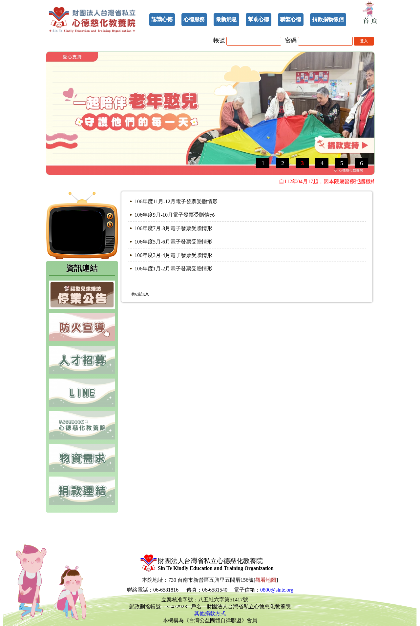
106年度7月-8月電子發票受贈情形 (173, 228)
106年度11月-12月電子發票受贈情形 (176, 201)
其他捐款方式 (210, 613)
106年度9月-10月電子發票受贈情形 (175, 215)
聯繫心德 (290, 19)
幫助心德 (258, 19)
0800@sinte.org (276, 590)
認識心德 (162, 19)
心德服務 (194, 19)
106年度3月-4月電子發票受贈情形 (173, 255)
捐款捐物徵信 (328, 19)
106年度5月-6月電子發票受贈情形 (173, 242)
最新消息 (226, 19)
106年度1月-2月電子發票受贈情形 (173, 268)
